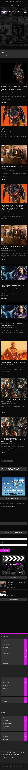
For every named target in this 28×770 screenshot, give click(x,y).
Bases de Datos (5, 682)
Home (2, 59)
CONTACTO (16, 2)
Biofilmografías (5, 641)
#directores (7, 505)
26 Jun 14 (3, 403)
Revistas (4, 730)
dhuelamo (8, 93)
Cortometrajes (5, 644)
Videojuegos (5, 663)
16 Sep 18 (3, 170)
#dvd (1, 506)
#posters (2, 505)
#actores (12, 505)
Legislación (4, 701)
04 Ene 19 (3, 93)
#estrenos (8, 506)
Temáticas (9, 594)
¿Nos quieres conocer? (15, 1)
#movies (13, 506)
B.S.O (8, 586)
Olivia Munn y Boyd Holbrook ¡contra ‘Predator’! (11, 324)
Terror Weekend (11, 592)
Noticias (4, 650)
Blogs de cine (5, 720)
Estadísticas (4, 695)
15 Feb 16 (13, 595)
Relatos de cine (5, 653)
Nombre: (2, 537)
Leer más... (4, 102)
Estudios (4, 698)
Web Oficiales (5, 736)
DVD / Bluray (5, 647)
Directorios (4, 691)
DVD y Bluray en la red (7, 723)
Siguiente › (10, 461)
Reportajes (4, 656)
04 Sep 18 (3, 212)
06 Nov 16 (3, 327)
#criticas (19, 505)
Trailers (4, 660)
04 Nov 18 (3, 131)
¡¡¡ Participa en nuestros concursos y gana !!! (13, 469)
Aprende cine (5, 679)
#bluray (4, 506)
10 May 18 (3, 289)
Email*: (1, 542)
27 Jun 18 (3, 250)
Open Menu (25, 11)
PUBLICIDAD (10, 2)
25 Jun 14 (3, 443)
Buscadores (5, 685)
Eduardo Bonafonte (10, 131)
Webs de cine (5, 739)
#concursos (23, 505)
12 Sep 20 (13, 587)
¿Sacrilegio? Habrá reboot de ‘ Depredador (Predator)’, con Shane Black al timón (13, 440)
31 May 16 (3, 364)
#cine (15, 505)
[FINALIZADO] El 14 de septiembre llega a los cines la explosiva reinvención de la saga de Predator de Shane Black (13, 207)
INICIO (6, 1)
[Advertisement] (14, 32)
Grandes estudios (6, 726)
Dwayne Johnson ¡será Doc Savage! (13, 362)
